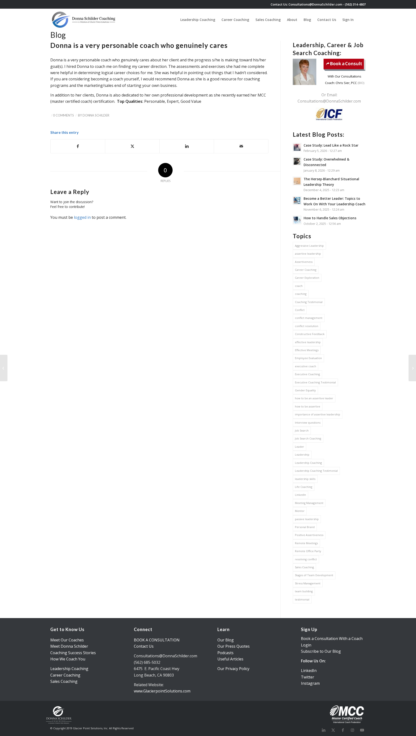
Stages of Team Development (314, 575)
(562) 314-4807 (355, 4)
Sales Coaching (304, 567)
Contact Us (144, 646)
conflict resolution (306, 326)
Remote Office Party (308, 551)
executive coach (305, 366)
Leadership (302, 454)
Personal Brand (305, 527)
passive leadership (307, 519)
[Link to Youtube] (362, 730)
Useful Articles (230, 659)
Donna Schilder (96, 115)
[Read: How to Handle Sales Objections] (297, 220)
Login (306, 645)
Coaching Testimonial (309, 302)
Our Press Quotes (233, 646)
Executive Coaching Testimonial (315, 382)
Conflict (300, 310)
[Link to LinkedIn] (323, 730)
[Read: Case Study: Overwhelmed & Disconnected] (297, 161)
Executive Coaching (307, 374)
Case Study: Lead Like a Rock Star (331, 145)
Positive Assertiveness (309, 535)
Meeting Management (309, 503)
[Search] (361, 20)
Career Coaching (305, 269)
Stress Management (307, 583)
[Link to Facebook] (342, 730)
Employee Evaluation (308, 358)
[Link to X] (333, 730)
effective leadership (308, 342)
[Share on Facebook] (78, 146)
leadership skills (305, 479)
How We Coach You (67, 659)
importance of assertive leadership (317, 414)
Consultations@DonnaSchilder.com (315, 4)
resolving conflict (306, 559)
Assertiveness (303, 262)
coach (299, 286)
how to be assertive (307, 406)
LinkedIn (300, 495)
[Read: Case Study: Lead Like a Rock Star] (297, 147)
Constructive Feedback (310, 334)
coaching (300, 294)
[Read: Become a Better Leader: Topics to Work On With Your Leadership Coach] (297, 200)
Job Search (302, 430)
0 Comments (63, 115)
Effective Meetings (306, 350)
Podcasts (225, 652)
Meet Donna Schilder (69, 646)
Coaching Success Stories (73, 652)
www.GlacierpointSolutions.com (162, 691)
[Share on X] (132, 146)
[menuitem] (197, 20)
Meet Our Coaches (67, 640)
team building (304, 591)
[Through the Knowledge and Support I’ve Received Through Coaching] (3, 368)
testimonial (302, 599)
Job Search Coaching (308, 438)
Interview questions (307, 422)
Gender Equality (305, 390)
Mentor (300, 511)
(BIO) (360, 83)
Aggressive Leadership (309, 245)
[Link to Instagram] (352, 730)
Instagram (310, 683)
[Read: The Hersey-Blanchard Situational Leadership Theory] (297, 181)
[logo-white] (84, 20)
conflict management (308, 318)
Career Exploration (307, 277)
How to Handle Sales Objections (330, 218)
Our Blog (225, 640)
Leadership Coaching (308, 463)
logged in (82, 217)
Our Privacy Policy (233, 668)
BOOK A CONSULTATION (157, 640)
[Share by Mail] (241, 146)
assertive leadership (308, 253)
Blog (58, 34)
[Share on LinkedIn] (187, 146)
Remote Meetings (306, 543)
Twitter (307, 677)
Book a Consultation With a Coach (332, 638)
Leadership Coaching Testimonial (316, 470)
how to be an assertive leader (314, 398)
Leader (299, 446)
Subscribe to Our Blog (321, 651)
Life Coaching (303, 487)
